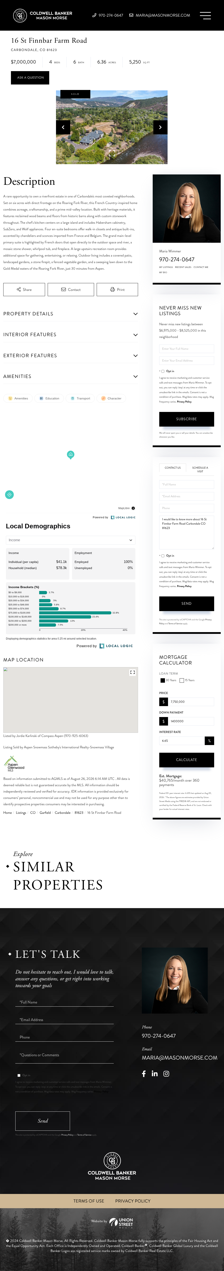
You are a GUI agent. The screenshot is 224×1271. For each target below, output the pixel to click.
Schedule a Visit (200, 469)
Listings (21, 812)
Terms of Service (175, 623)
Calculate (186, 759)
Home (7, 812)
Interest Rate (170, 732)
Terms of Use (89, 1201)
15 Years (189, 680)
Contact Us (173, 468)
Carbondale (63, 812)
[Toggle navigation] (205, 15)
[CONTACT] (30, 77)
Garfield (45, 812)
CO (32, 812)
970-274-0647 (110, 15)
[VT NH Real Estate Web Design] (112, 1223)
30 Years (171, 680)
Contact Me (201, 267)
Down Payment (171, 712)
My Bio (163, 272)
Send (187, 603)
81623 (79, 812)
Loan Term (168, 674)
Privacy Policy (184, 402)
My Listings (166, 267)
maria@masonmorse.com (162, 15)
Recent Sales (183, 267)
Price (163, 693)
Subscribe (186, 419)
